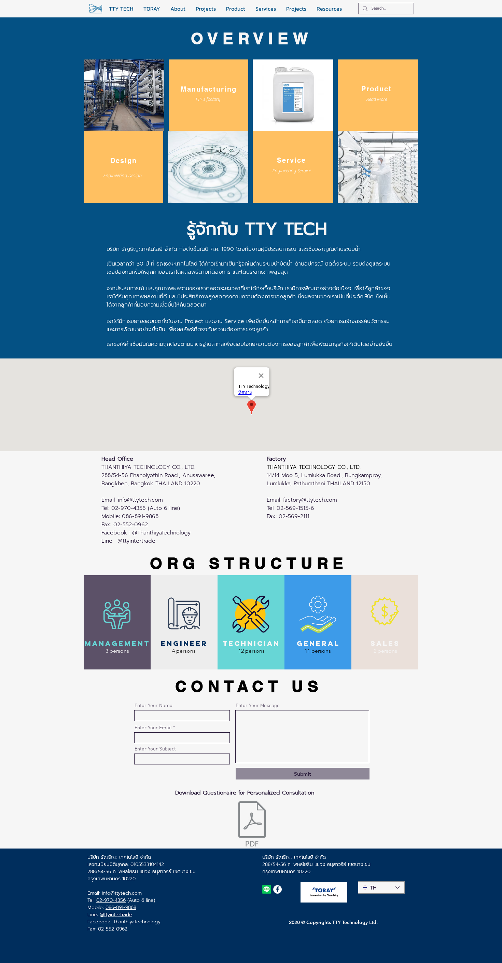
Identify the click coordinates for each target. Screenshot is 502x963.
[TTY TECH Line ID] (266, 889)
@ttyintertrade (116, 914)
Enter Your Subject (155, 749)
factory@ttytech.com (310, 500)
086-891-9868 (121, 907)
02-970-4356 (111, 900)
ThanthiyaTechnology (137, 921)
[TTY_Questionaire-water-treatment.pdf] (252, 825)
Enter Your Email (153, 728)
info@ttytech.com (140, 500)
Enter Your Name (153, 705)
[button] (207, 100)
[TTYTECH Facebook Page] (277, 889)
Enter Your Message (258, 705)
